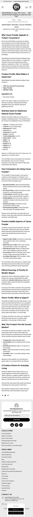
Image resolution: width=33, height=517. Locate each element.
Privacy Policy (6, 485)
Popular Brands (6, 488)
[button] (2, 7)
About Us (4, 474)
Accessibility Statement (8, 452)
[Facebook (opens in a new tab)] (2, 395)
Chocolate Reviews (7, 464)
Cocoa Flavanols (6, 433)
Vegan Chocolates (7, 436)
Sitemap (4, 490)
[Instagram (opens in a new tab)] (16, 425)
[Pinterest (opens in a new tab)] (8, 395)
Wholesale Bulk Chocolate (9, 441)
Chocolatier (5, 476)
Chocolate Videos (7, 457)
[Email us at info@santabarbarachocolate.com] (26, 7)
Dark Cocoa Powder (7, 438)
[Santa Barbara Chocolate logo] (16, 7)
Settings (16, 506)
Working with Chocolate (8, 469)
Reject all (16, 509)
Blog (3, 459)
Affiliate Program (6, 483)
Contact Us (5, 478)
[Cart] (30, 7)
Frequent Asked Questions (9, 462)
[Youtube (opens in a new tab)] (12, 425)
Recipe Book (5, 466)
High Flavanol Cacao (7, 443)
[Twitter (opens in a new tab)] (5, 395)
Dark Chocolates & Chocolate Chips (12, 445)
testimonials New (6, 454)
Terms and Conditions (8, 481)
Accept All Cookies (15, 513)
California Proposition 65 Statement (12, 471)
